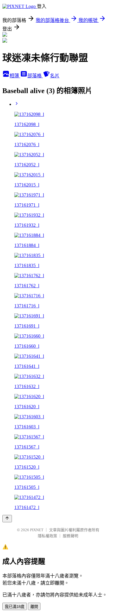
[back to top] (7, 518)
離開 (34, 606)
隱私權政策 (47, 536)
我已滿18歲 (14, 606)
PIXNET (36, 530)
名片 (54, 75)
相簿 (15, 75)
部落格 (35, 75)
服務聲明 (70, 536)
